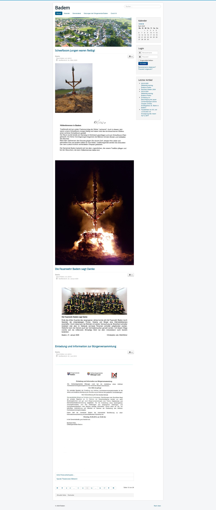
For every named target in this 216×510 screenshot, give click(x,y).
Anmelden (143, 63)
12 (82, 488)
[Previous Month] (140, 24)
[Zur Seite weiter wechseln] (109, 488)
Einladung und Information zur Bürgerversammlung (85, 346)
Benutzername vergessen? (147, 67)
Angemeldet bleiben (146, 60)
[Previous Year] (139, 24)
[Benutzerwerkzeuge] (131, 56)
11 (78, 488)
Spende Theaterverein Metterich (67, 479)
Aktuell (58, 13)
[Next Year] (142, 24)
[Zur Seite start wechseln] (57, 488)
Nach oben (157, 506)
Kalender (67, 13)
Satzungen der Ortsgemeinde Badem (96, 13)
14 (91, 488)
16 (100, 488)
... (74, 488)
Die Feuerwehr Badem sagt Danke (75, 268)
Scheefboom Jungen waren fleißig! (75, 50)
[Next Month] (143, 24)
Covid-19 (114, 13)
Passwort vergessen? (145, 69)
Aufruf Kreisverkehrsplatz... (65, 475)
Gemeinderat (77, 13)
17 (104, 488)
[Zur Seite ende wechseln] (113, 488)
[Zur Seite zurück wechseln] (62, 488)
